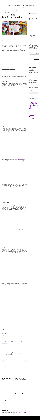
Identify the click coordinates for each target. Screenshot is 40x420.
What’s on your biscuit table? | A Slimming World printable (33, 83)
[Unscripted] (29, 115)
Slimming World (32, 82)
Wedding (32, 71)
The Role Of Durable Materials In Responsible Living (33, 70)
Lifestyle (30, 71)
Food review (5, 12)
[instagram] (31, 18)
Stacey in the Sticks (20, 1)
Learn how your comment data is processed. (19, 412)
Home (5, 5)
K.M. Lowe (30, 107)
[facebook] (33, 18)
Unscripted (32, 115)
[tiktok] (35, 18)
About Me (14, 7)
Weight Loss (36, 79)
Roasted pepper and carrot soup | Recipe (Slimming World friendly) (33, 87)
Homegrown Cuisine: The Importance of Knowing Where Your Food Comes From (20, 379)
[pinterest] (29, 19)
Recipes (30, 5)
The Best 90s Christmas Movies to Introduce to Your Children (33, 67)
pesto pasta (5, 160)
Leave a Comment (14, 19)
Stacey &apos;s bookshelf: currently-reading (33, 103)
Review (9, 12)
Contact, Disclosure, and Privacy (22, 7)
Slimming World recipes (32, 79)
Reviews (34, 5)
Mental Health (19, 5)
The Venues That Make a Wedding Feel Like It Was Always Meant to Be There (33, 73)
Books (14, 5)
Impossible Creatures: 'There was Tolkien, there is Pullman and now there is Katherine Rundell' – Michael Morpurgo (33, 111)
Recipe (31, 85)
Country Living (9, 5)
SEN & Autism (25, 5)
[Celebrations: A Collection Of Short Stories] (29, 105)
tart (18, 159)
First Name (31, 56)
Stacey (3, 19)
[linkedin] (29, 18)
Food (2, 12)
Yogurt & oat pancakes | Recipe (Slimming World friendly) (33, 80)
